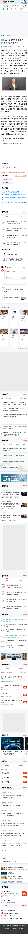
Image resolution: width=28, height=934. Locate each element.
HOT (8, 221)
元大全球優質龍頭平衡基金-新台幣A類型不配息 (11, 701)
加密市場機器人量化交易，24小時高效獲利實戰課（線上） (16, 236)
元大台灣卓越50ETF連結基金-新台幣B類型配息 (11, 686)
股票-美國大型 (9, 681)
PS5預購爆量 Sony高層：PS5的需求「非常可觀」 (14, 290)
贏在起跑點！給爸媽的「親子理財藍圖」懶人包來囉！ (14, 172)
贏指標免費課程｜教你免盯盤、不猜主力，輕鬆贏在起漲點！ (16, 222)
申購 (25, 687)
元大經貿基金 (4, 694)
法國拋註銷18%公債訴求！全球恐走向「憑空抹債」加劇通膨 (13, 336)
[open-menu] (1, 5)
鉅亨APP (9, 926)
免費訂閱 (24, 905)
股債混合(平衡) (9, 704)
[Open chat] (25, 9)
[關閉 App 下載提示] (1, 2)
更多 (25, 398)
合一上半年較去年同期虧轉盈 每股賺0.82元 (13, 194)
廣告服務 (7, 929)
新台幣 (24, 68)
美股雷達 (9, 501)
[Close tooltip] (23, 12)
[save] (20, 9)
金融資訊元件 (14, 929)
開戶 (25, 679)
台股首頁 (17, 175)
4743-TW (5, 53)
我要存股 (24, 175)
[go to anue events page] (21, 6)
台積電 (7, 777)
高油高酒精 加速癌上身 (4, 336)
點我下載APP (19, 143)
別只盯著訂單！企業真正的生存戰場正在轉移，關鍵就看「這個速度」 (4, 318)
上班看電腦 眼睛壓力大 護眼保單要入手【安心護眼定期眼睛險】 (23, 318)
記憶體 (7, 773)
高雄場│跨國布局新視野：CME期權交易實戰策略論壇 (16, 243)
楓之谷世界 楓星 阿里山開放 (23, 336)
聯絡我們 (21, 929)
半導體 (7, 782)
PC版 (4, 926)
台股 (4, 35)
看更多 (24, 249)
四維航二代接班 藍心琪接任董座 (12, 298)
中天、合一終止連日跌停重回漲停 (11, 192)
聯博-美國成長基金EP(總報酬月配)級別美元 (11, 678)
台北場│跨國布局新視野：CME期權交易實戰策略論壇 (16, 229)
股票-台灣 (8, 689)
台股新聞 (9, 35)
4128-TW (9, 50)
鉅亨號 (14, 926)
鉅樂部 (19, 926)
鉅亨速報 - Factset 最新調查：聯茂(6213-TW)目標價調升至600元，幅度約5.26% (14, 318)
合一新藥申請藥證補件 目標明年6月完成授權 (14, 202)
